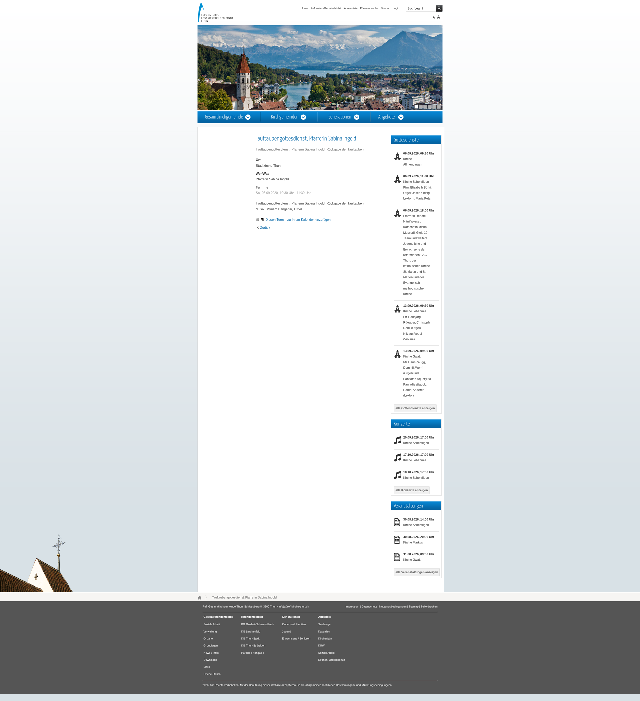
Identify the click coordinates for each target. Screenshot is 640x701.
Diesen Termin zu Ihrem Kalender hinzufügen (298, 220)
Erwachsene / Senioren (296, 638)
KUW (321, 645)
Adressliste (351, 8)
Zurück (265, 228)
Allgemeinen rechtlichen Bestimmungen (330, 685)
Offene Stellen (212, 674)
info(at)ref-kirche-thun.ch (294, 606)
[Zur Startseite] (220, 21)
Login (396, 8)
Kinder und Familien (294, 624)
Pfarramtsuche (369, 8)
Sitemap (385, 8)
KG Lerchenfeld (250, 631)
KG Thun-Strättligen (253, 645)
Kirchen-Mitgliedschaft (331, 659)
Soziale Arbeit (212, 624)
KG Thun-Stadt (250, 638)
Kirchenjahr (325, 638)
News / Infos (211, 652)
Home (304, 8)
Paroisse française (252, 652)
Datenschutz (369, 606)
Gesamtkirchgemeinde (224, 117)
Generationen (339, 117)
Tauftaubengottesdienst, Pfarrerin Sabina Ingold (244, 597)
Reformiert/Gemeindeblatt (326, 8)
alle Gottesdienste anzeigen (415, 408)
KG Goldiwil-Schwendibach (257, 624)
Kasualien (324, 631)
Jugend (286, 631)
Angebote (386, 117)
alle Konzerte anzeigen (412, 490)
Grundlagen (211, 645)
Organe (208, 638)
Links (207, 666)
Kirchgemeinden (284, 117)
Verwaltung (210, 631)
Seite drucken (429, 606)
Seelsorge (324, 624)
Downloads (210, 659)
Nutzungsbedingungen (392, 606)
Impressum (352, 606)
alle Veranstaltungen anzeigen (417, 572)
